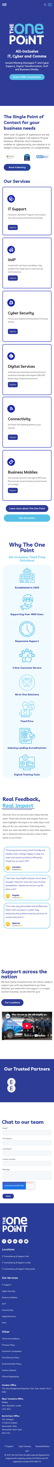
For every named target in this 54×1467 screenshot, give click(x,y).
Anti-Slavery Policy (10, 1357)
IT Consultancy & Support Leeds (16, 1262)
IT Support (6, 1284)
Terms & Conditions (11, 1338)
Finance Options (9, 1370)
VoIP (4, 1303)
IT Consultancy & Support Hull (15, 1256)
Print (4, 1322)
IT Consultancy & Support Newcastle (18, 1269)
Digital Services (9, 1316)
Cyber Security (8, 1291)
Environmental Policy (11, 1364)
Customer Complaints (12, 1351)
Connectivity (7, 1310)
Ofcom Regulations (10, 1376)
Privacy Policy (8, 1345)
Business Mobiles (9, 1297)
